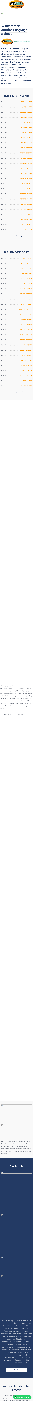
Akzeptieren (7, 714)
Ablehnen (20, 714)
